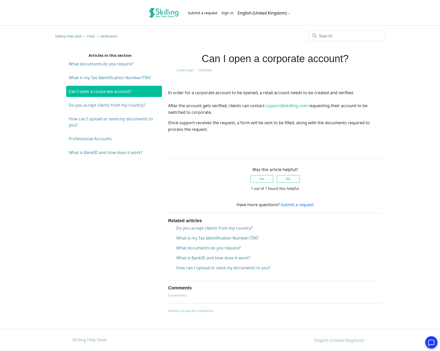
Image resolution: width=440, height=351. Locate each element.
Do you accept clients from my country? (107, 105)
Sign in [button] (227, 12)
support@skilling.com (287, 105)
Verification (109, 36)
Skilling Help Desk (68, 36)
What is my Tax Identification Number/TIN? (110, 77)
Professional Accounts (90, 139)
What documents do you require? (101, 64)
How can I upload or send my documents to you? (111, 122)
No (288, 179)
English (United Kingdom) (263, 13)
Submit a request (202, 12)
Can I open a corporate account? (100, 91)
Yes (261, 179)
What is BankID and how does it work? (106, 152)
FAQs (91, 36)
